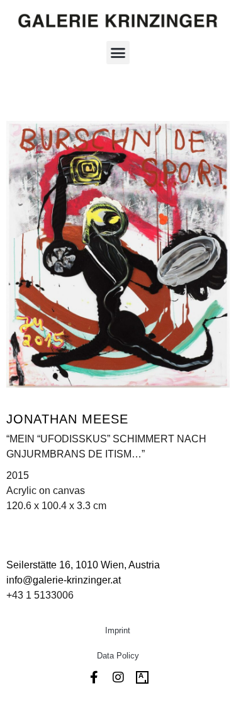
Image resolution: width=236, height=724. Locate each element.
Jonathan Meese (67, 419)
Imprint (117, 630)
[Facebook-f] (94, 677)
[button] (118, 53)
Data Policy (118, 655)
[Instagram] (118, 677)
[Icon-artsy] (142, 677)
